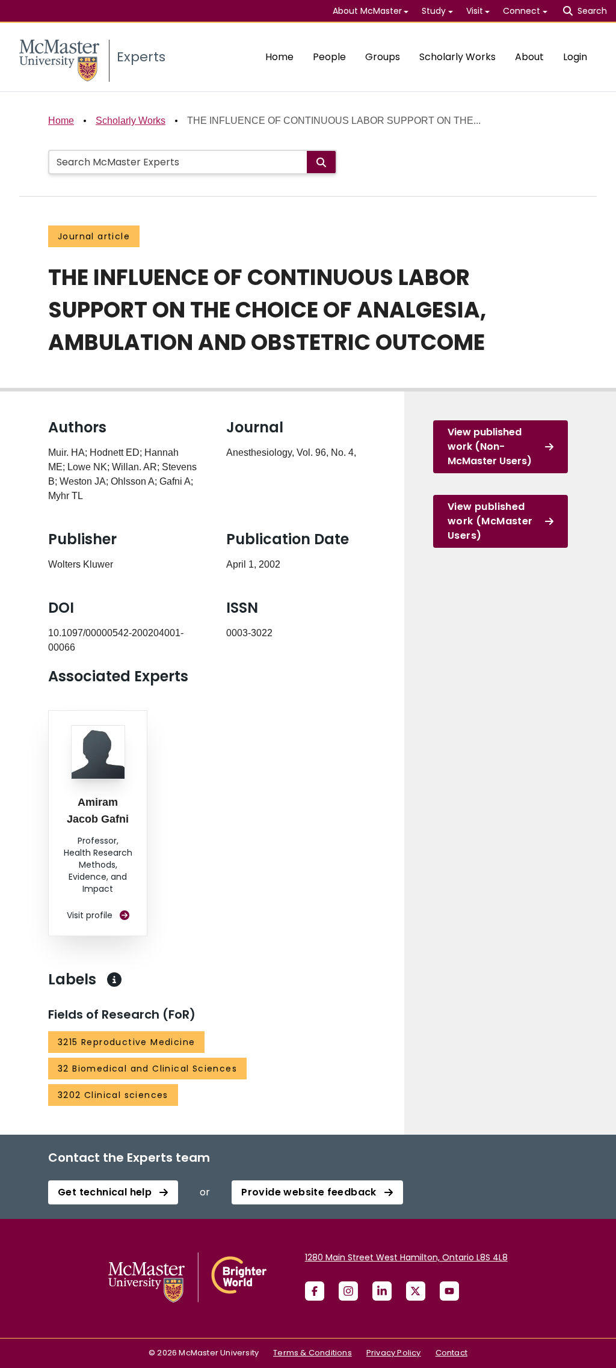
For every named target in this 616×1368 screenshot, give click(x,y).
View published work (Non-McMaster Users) (490, 446)
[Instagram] (348, 1291)
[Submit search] (321, 162)
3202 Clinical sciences (113, 1095)
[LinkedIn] (382, 1291)
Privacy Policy (393, 1352)
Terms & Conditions (312, 1352)
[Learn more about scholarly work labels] (114, 979)
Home (279, 57)
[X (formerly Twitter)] (415, 1291)
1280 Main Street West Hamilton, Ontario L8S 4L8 (406, 1257)
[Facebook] (314, 1291)
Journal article (94, 236)
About (529, 57)
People (329, 57)
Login (575, 57)
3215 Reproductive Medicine (126, 1042)
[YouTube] (449, 1291)
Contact (451, 1352)
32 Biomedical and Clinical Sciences (147, 1069)
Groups (382, 57)
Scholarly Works (457, 57)
